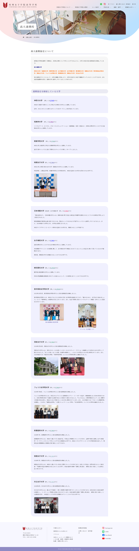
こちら (52, 162)
